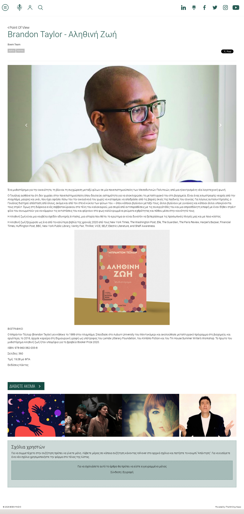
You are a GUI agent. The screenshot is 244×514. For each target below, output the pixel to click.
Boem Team (14, 44)
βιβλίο (11, 50)
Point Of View (19, 27)
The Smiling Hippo (233, 507)
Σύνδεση (116, 472)
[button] (25, 123)
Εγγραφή (128, 472)
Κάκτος (20, 50)
